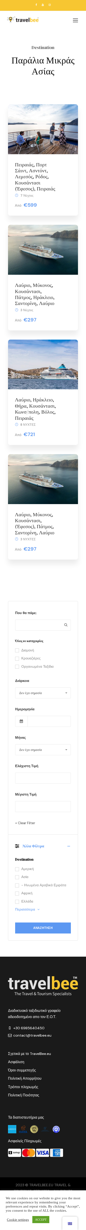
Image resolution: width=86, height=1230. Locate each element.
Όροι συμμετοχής (22, 1070)
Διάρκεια (22, 680)
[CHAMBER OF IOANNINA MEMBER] (34, 1128)
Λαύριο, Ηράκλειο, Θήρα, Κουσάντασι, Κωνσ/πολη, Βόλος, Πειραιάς (35, 408)
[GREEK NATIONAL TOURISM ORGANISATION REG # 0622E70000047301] (12, 1128)
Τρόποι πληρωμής (23, 1086)
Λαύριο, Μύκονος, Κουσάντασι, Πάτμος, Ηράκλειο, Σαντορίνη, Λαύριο (35, 294)
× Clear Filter (25, 823)
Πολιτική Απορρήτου (25, 1078)
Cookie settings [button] (18, 1220)
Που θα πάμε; (26, 613)
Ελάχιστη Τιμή (26, 766)
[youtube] (43, 4)
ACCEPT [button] (41, 1219)
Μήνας (20, 737)
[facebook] (36, 4)
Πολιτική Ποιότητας (23, 1095)
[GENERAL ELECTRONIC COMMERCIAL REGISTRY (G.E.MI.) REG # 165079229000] (45, 1128)
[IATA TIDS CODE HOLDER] (56, 1128)
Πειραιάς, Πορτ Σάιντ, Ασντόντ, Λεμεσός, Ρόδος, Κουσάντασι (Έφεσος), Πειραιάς (35, 176)
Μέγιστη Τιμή (25, 794)
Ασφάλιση (16, 1062)
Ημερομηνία (24, 709)
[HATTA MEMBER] (23, 1128)
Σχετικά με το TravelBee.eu (29, 1053)
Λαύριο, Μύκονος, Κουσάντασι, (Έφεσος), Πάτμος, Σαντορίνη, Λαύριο (34, 523)
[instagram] (50, 4)
